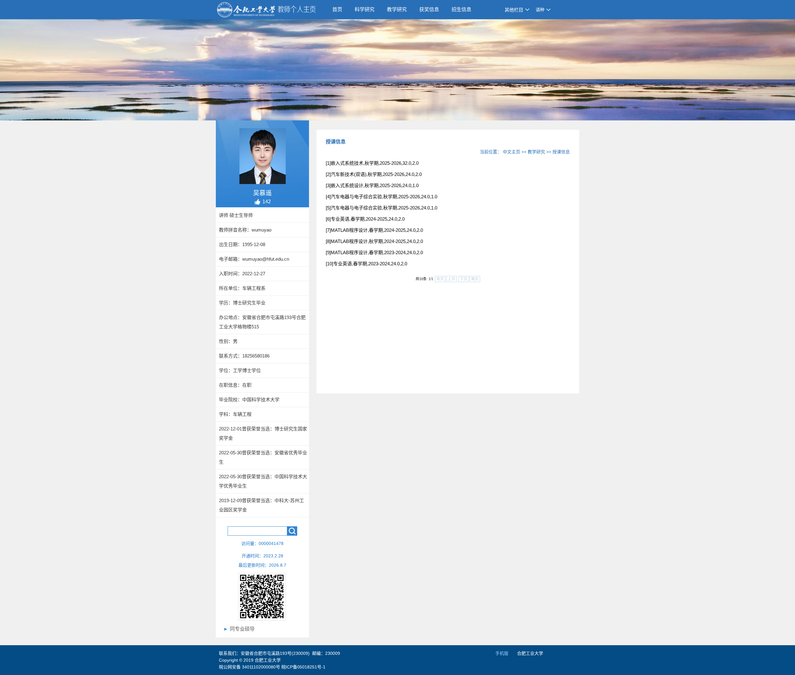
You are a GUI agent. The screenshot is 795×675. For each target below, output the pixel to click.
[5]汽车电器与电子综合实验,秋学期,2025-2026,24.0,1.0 (381, 207)
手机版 (501, 653)
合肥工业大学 (530, 653)
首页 (337, 9)
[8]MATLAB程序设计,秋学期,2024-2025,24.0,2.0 (374, 241)
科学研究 (365, 9)
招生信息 (461, 9)
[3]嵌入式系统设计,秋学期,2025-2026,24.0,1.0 (372, 185)
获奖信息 (429, 9)
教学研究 (397, 9)
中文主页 (511, 151)
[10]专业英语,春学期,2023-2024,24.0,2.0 (366, 263)
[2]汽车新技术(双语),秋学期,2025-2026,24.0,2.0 (374, 174)
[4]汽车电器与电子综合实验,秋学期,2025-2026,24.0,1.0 (381, 196)
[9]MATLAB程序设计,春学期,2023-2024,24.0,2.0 (374, 252)
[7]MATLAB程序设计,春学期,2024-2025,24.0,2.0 (374, 230)
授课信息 (561, 151)
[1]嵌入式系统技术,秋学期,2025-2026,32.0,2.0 (372, 163)
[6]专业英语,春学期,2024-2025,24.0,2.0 (365, 219)
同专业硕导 (242, 629)
